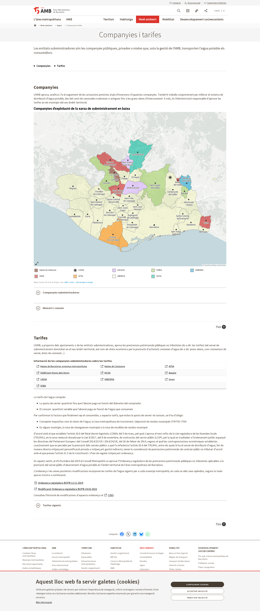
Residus (143, 561)
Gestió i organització (90, 568)
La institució (57, 553)
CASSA (43, 379)
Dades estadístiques (32, 568)
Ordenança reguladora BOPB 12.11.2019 (60, 483)
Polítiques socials (206, 563)
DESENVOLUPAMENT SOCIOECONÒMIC (208, 549)
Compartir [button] (205, 11)
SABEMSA (109, 379)
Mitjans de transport (178, 557)
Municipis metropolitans (33, 560)
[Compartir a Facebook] (121, 534)
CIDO (111, 495)
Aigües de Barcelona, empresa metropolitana (63, 366)
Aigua (142, 565)
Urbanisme (86, 553)
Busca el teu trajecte (178, 553)
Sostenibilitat (146, 557)
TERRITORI (86, 547)
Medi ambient (147, 19)
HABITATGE (115, 547)
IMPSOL (113, 557)
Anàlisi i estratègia (60, 569)
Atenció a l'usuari (176, 565)
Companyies (43, 66)
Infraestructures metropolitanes (88, 562)
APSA (171, 366)
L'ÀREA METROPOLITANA (34, 547)
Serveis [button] (187, 11)
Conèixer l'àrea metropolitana (29, 554)
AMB (69, 19)
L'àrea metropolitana (47, 19)
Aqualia (172, 372)
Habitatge (126, 19)
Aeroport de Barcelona (179, 561)
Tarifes (61, 66)
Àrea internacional (60, 565)
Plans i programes (206, 567)
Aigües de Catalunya (114, 366)
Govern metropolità (61, 557)
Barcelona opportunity (33, 564)
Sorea (172, 379)
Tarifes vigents (52, 505)
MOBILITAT (174, 547)
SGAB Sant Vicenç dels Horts (54, 372)
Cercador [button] (178, 11)
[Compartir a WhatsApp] (147, 534)
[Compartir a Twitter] (128, 534)
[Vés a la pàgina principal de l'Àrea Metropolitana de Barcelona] (52, 10)
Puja (218, 326)
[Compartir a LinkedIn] (134, 534)
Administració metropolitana (64, 561)
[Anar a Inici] (35, 25)
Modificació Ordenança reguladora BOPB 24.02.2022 (67, 489)
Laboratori (144, 569)
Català (217, 10)
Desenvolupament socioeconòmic (202, 19)
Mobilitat (168, 19)
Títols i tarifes (175, 569)
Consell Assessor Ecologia (152, 553)
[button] (175, 2)
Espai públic (86, 557)
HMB (112, 568)
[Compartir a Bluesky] (141, 534)
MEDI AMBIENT (147, 547)
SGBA (43, 385)
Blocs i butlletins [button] (196, 11)
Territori (108, 19)
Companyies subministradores (61, 292)
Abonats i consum (53, 308)
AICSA (107, 372)
